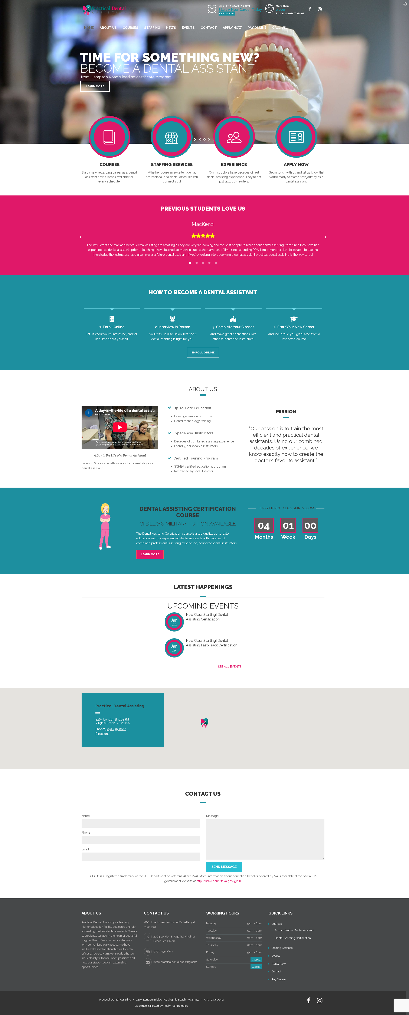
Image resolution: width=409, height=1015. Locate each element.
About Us (108, 28)
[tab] (190, 263)
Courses (130, 28)
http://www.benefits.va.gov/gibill (219, 881)
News (171, 28)
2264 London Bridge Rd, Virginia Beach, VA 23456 (168, 999)
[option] (203, 237)
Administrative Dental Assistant (294, 930)
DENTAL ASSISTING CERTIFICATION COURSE (188, 512)
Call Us (279, 28)
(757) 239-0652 (214, 999)
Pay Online (257, 28)
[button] (80, 237)
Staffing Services (282, 947)
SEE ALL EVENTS (229, 666)
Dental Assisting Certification (293, 938)
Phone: (110, 729)
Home (89, 28)
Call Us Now (226, 13)
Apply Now (232, 28)
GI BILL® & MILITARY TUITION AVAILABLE (188, 524)
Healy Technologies (175, 1005)
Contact (209, 28)
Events (188, 28)
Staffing (152, 28)
